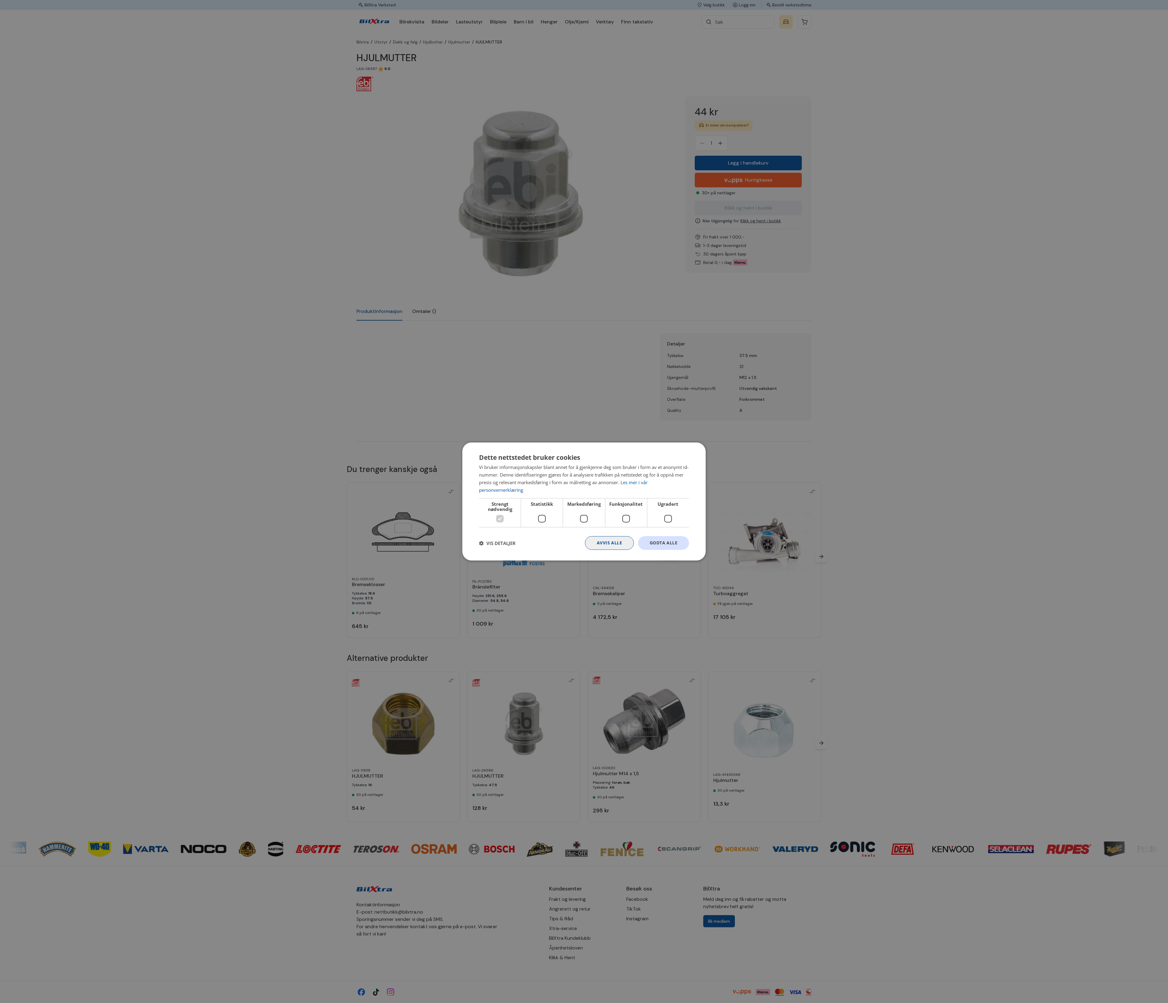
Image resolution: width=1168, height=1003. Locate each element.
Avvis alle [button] (609, 543)
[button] (497, 543)
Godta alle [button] (663, 543)
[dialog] (584, 501)
